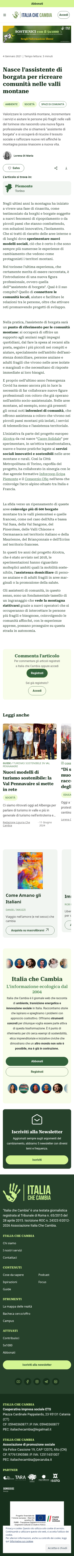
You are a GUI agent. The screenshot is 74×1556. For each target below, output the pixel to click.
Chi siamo (9, 1243)
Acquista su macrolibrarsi (27, 930)
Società (29, 104)
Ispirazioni (10, 1282)
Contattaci (10, 1258)
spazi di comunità (52, 104)
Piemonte (24, 186)
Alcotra (9, 439)
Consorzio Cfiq (36, 479)
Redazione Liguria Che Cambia (16, 824)
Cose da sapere (13, 1275)
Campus (8, 1321)
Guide (7, 1289)
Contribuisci (11, 1338)
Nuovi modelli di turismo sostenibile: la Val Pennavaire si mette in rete (28, 781)
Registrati (37, 673)
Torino (20, 191)
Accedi (63, 15)
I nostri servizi (12, 1250)
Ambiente (11, 104)
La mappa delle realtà (17, 1306)
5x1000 (7, 1345)
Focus (42, 1282)
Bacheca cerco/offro (16, 1314)
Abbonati (37, 1061)
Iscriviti (37, 1160)
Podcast (43, 1275)
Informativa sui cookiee (21, 1541)
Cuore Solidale (49, 439)
